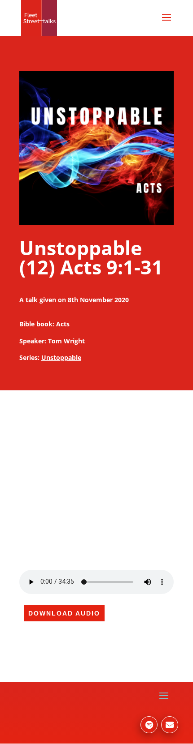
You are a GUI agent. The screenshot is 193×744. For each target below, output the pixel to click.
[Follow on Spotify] (149, 724)
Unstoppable (61, 357)
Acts (63, 324)
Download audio (64, 613)
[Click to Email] (169, 724)
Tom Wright (66, 341)
